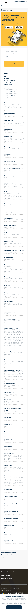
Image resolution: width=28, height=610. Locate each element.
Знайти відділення (6, 554)
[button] (7, 571)
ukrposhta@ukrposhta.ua (6, 590)
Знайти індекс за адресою (8, 552)
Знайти (14, 64)
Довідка (3, 557)
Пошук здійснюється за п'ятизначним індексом (11, 52)
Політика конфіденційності (21, 603)
